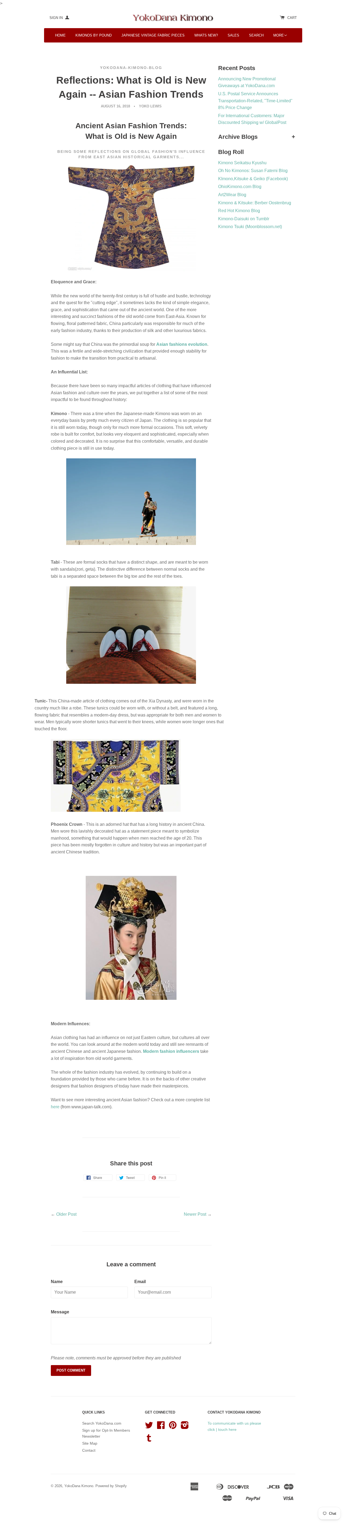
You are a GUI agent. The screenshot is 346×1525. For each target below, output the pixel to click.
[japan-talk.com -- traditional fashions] (116, 810)
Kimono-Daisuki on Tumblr (243, 218)
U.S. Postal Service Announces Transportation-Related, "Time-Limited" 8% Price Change (255, 100)
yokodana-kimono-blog (131, 67)
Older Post (66, 1214)
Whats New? (206, 35)
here (55, 1107)
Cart (292, 18)
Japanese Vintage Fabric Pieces (153, 35)
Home (60, 35)
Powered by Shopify (111, 1486)
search (256, 35)
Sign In (56, 18)
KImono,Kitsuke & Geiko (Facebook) (253, 178)
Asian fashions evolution (181, 344)
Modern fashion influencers (171, 1051)
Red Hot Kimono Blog (239, 210)
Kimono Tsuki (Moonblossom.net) (250, 226)
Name (57, 1281)
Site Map (89, 1443)
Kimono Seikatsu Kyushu (242, 162)
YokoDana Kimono (78, 1486)
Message (60, 1312)
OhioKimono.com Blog (239, 186)
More (278, 35)
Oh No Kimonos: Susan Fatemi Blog (253, 170)
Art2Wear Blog (232, 194)
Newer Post (195, 1214)
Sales (233, 35)
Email (140, 1281)
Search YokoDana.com (101, 1423)
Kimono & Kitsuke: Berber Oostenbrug (254, 203)
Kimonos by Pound (93, 35)
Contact (88, 1450)
